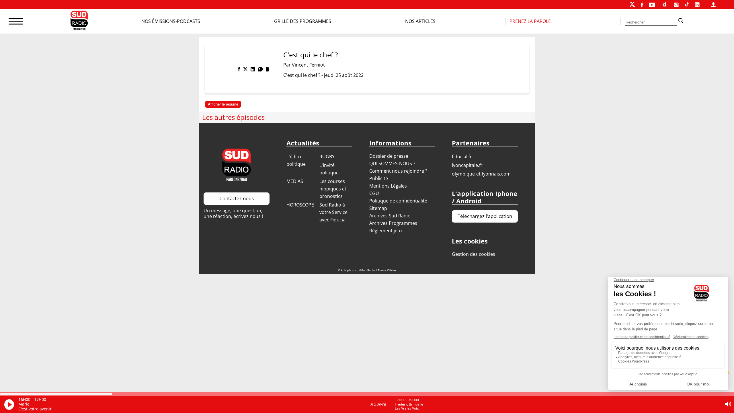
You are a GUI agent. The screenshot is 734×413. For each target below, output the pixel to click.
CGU (374, 193)
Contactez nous (236, 198)
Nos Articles (420, 21)
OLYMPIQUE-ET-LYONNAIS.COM (481, 174)
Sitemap (378, 208)
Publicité (378, 178)
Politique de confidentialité (398, 201)
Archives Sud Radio (390, 216)
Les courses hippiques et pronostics (332, 188)
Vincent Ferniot (308, 65)
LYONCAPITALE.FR (467, 165)
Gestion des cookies (473, 254)
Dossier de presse (388, 156)
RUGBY (327, 156)
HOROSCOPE (300, 205)
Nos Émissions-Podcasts (170, 21)
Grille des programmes (302, 21)
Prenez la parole (530, 21)
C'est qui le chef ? (310, 54)
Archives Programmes (393, 223)
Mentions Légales (388, 186)
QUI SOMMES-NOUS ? (392, 163)
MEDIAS (294, 181)
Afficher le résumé (223, 104)
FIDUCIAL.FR (462, 156)
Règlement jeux (386, 230)
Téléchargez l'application (485, 216)
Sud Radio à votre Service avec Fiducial (333, 212)
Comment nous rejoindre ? (398, 171)
